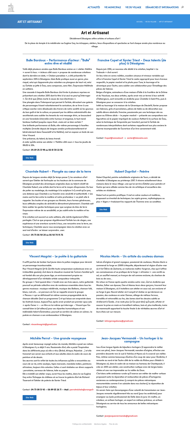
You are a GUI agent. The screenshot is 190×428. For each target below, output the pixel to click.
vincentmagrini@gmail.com (44, 324)
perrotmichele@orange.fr (82, 389)
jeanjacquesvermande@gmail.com (121, 415)
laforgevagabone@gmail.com (119, 320)
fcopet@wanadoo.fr (114, 137)
